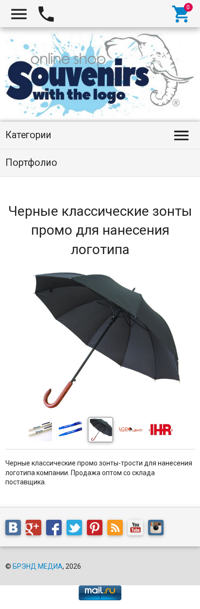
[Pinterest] (97, 529)
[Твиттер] (77, 529)
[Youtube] (138, 529)
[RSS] (117, 529)
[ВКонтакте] (15, 529)
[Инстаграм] (158, 529)
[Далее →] (100, 408)
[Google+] (36, 529)
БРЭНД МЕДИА (38, 566)
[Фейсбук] (56, 529)
